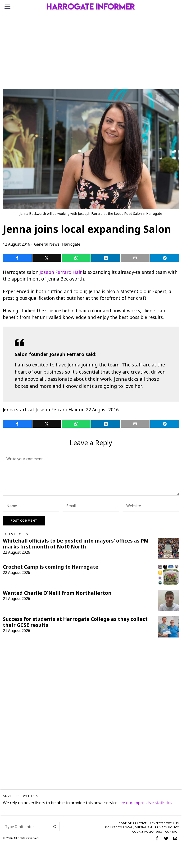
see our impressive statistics (145, 802)
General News (46, 244)
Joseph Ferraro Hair (61, 272)
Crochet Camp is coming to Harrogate (50, 567)
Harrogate (71, 244)
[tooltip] (17, 258)
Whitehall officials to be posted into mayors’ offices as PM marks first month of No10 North (76, 544)
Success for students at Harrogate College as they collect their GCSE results (75, 622)
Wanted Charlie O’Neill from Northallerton (57, 593)
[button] (55, 826)
